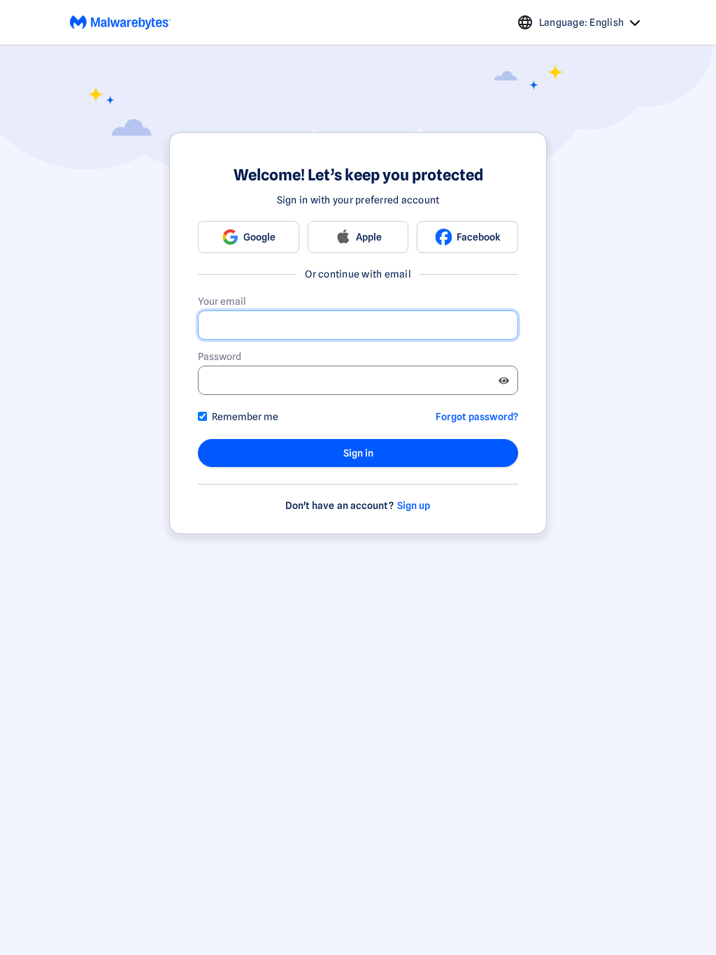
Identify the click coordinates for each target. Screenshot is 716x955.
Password (219, 356)
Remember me (245, 416)
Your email (222, 301)
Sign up (414, 505)
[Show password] (503, 380)
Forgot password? (477, 416)
